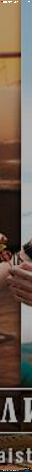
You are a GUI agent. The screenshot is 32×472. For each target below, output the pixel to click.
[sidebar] (30, 1)
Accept (27, 470)
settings (22, 471)
